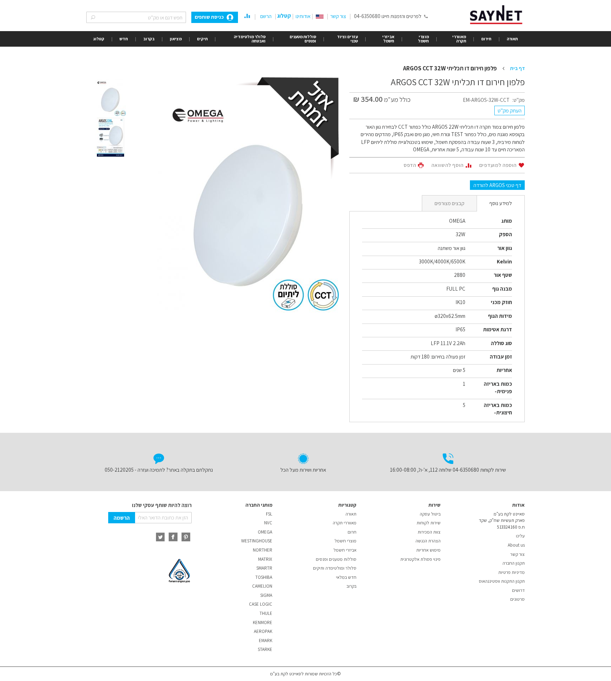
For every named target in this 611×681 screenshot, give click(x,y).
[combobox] (136, 17)
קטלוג (284, 15)
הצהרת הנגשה (428, 541)
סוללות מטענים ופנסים (336, 559)
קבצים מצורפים (449, 203)
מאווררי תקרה (344, 523)
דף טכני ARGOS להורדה (497, 185)
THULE (266, 613)
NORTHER (262, 550)
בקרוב (351, 586)
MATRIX (265, 559)
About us (516, 545)
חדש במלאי (346, 577)
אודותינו (303, 16)
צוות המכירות (429, 532)
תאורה (350, 514)
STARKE (265, 649)
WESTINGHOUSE (256, 541)
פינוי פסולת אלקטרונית (420, 559)
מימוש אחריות (428, 550)
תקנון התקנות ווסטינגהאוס (502, 581)
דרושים (518, 590)
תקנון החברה (513, 563)
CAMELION (262, 586)
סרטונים (517, 599)
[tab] (501, 203)
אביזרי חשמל (344, 550)
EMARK (265, 641)
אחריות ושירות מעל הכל (303, 469)
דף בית (517, 68)
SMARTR (264, 568)
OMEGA (265, 532)
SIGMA (266, 595)
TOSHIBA (263, 577)
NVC (268, 523)
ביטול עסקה (430, 514)
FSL (269, 514)
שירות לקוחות (429, 523)
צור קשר (338, 16)
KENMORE (262, 622)
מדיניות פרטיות (511, 572)
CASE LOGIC (260, 604)
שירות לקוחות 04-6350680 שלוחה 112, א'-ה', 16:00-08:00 (448, 469)
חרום (352, 532)
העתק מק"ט (509, 110)
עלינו (520, 536)
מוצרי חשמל (345, 541)
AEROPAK (263, 631)
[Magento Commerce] (497, 14)
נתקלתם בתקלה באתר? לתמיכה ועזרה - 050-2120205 (159, 469)
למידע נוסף (500, 203)
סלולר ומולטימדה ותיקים (334, 568)
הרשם (266, 16)
